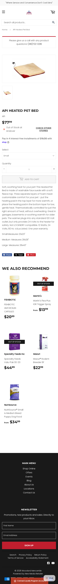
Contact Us (29, 492)
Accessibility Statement (37, 558)
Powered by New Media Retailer (28, 573)
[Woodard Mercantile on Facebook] (48, 563)
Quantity (6, 163)
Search (13, 554)
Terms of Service (15, 558)
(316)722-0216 (35, 44)
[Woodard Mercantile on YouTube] (53, 563)
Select (5, 149)
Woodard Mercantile (32, 570)
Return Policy (40, 554)
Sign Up (29, 545)
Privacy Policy (25, 554)
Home (4, 29)
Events (29, 476)
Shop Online (29, 468)
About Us (29, 484)
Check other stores (43, 129)
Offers (29, 472)
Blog (29, 480)
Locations (29, 488)
